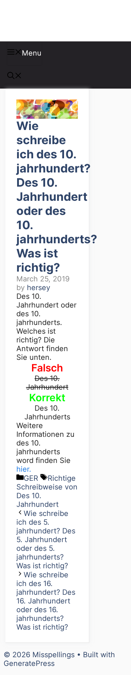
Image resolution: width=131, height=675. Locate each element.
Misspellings (44, 21)
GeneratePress (29, 663)
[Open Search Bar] (14, 76)
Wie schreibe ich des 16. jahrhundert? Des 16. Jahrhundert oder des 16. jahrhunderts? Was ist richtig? (45, 600)
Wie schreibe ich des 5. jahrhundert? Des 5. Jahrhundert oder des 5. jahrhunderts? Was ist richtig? (45, 539)
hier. (23, 469)
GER (31, 478)
